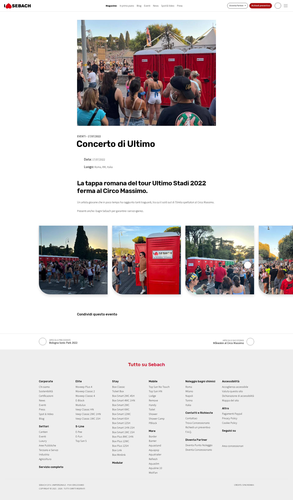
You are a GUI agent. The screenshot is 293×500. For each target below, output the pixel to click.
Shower (153, 414)
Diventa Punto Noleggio (198, 445)
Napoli (189, 396)
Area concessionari (232, 446)
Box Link (117, 450)
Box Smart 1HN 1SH (123, 427)
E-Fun (79, 436)
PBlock (153, 423)
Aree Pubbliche (47, 445)
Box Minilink (119, 454)
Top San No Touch (159, 387)
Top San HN (155, 391)
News (155, 5)
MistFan (153, 472)
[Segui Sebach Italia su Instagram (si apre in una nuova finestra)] (228, 437)
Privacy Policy (229, 418)
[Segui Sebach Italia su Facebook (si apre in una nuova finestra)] (223, 437)
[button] (247, 265)
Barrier (152, 441)
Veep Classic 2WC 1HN (88, 414)
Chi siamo (44, 387)
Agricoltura (45, 459)
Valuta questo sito (232, 391)
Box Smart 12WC (121, 414)
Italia (188, 405)
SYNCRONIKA (248, 485)
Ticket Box (118, 391)
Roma (188, 387)
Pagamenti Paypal (232, 413)
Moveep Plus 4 (84, 387)
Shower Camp (157, 418)
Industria (44, 454)
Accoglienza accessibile (235, 387)
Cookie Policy (229, 423)
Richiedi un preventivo (197, 427)
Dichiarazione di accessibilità (238, 396)
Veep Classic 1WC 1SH (88, 418)
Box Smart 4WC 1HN (123, 400)
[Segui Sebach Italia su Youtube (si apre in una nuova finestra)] (233, 437)
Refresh (153, 459)
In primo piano (127, 5)
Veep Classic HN (85, 409)
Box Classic (118, 387)
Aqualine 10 (155, 468)
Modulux (80, 405)
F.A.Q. (188, 432)
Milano (189, 391)
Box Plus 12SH (120, 445)
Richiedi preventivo (260, 5)
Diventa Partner (236, 5)
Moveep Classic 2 (85, 391)
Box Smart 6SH (120, 418)
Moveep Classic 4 (85, 396)
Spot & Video (167, 5)
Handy (152, 405)
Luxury (43, 441)
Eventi (147, 5)
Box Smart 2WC (120, 405)
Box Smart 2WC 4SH (123, 396)
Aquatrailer (155, 454)
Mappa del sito (230, 400)
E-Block (80, 400)
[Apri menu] (286, 6)
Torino (189, 400)
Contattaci (191, 418)
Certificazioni (46, 396)
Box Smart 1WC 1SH (123, 432)
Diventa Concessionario (198, 449)
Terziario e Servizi (48, 450)
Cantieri (43, 432)
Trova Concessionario (197, 423)
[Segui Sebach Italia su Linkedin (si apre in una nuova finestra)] (237, 437)
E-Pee (79, 432)
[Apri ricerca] (278, 6)
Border (153, 436)
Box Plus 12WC (120, 441)
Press (179, 5)
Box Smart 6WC (120, 409)
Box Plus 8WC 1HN (122, 436)
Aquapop (154, 450)
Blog (139, 5)
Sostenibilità (46, 391)
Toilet (152, 409)
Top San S (81, 441)
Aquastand (155, 445)
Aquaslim (154, 463)
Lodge (152, 396)
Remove (153, 400)
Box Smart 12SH (121, 423)
